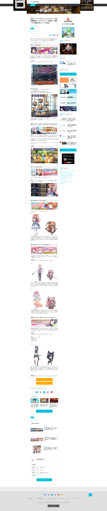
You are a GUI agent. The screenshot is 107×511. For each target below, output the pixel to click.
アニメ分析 (70, 5)
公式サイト (44, 379)
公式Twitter (44, 383)
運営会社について (30, 498)
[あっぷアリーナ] (68, 32)
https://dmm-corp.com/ (40, 460)
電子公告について (62, 498)
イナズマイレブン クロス (63, 171)
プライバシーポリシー (75, 498)
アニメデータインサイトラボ (71, 171)
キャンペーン (33, 16)
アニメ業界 (65, 5)
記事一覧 (32, 5)
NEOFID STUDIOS (62, 183)
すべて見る (44, 411)
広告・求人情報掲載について (40, 498)
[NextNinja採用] (68, 159)
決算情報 (59, 5)
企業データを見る (44, 479)
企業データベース (39, 5)
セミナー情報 (53, 5)
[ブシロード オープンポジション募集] (68, 21)
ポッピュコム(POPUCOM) (63, 175)
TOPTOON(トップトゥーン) (63, 173)
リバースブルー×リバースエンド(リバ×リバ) (65, 177)
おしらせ (68, 498)
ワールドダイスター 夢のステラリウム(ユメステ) (66, 181)
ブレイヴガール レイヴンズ (34, 30)
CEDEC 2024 (70, 173)
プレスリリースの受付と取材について (52, 498)
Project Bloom (62, 179)
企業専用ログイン (53, 505)
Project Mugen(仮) (70, 175)
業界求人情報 (47, 5)
